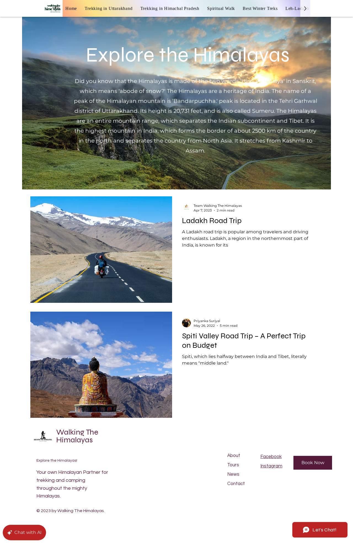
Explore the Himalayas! (56, 460)
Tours (233, 464)
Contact (236, 483)
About (233, 455)
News (233, 474)
